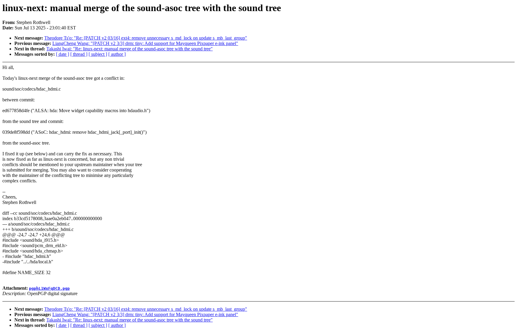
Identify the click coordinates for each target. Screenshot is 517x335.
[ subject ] (98, 54)
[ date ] (62, 54)
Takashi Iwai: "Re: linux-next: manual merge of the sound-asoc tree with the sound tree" (129, 48)
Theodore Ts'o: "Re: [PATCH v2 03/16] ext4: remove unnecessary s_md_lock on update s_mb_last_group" (145, 37)
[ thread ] (78, 54)
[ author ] (117, 54)
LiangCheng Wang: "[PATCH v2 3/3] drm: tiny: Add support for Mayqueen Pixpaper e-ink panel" (145, 43)
